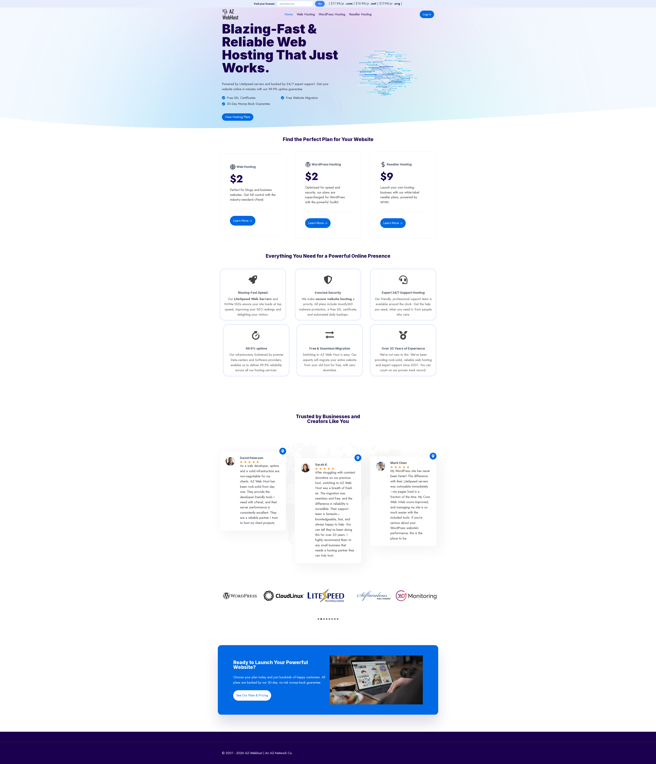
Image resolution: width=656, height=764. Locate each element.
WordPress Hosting (332, 14)
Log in (427, 14)
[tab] (318, 619)
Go (320, 3)
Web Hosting (306, 14)
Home (288, 14)
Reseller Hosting (360, 14)
